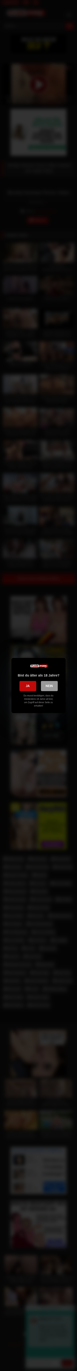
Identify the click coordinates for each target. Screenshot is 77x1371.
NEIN (49, 686)
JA (28, 686)
